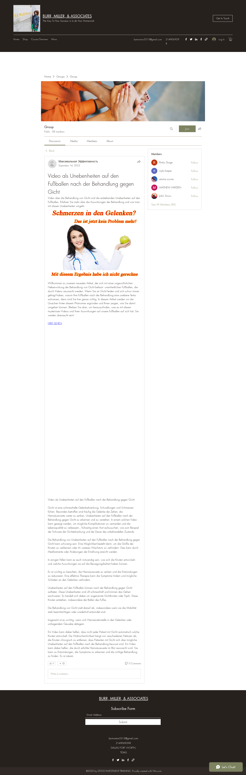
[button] (231, 39)
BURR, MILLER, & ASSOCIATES (67, 16)
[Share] (139, 162)
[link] (55, 141)
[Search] (171, 128)
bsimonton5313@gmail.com (148, 39)
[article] (94, 419)
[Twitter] (191, 39)
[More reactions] (61, 663)
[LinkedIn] (196, 39)
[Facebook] (186, 39)
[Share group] (200, 129)
